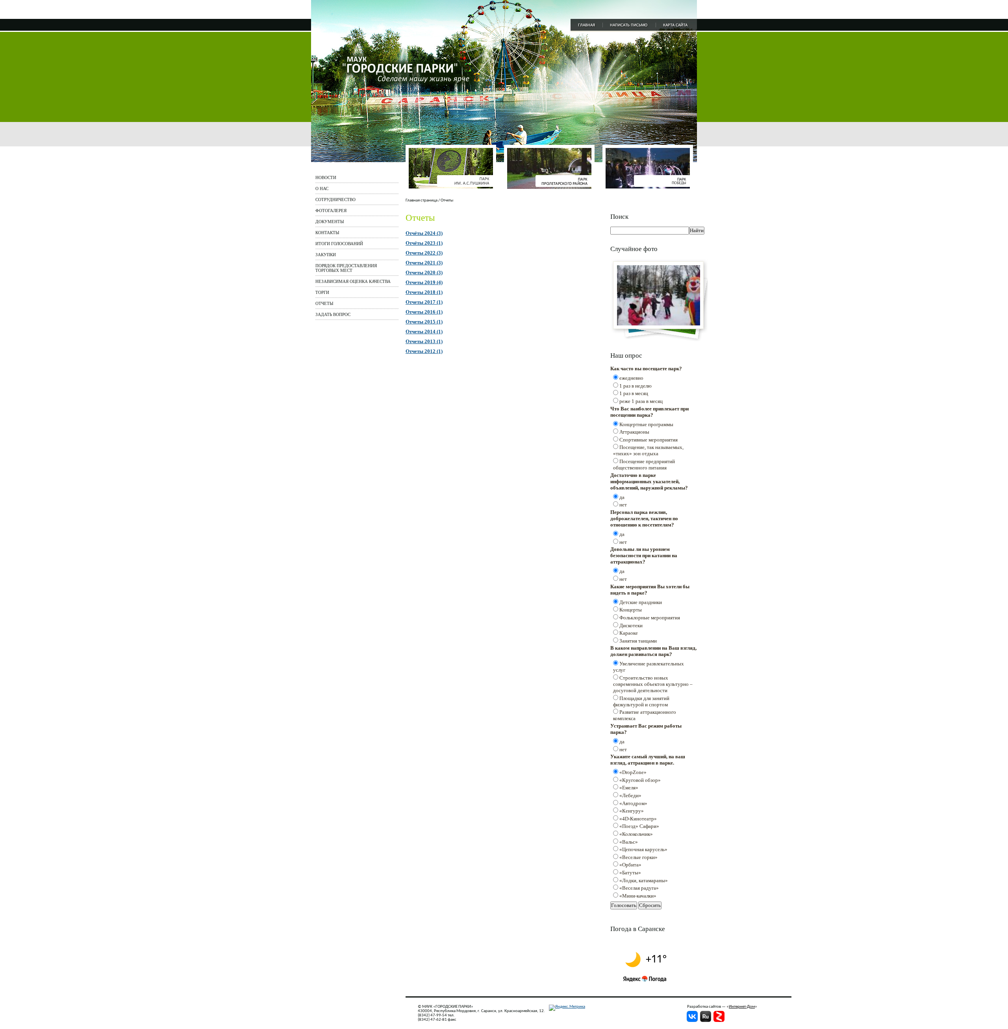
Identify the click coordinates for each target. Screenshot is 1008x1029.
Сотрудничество (335, 199)
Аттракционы (634, 432)
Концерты (630, 610)
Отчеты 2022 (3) (424, 253)
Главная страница (421, 200)
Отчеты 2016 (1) (424, 312)
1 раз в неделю (635, 386)
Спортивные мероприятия (648, 440)
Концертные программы (646, 424)
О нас (321, 188)
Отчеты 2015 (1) (424, 322)
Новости (325, 177)
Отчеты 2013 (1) (424, 341)
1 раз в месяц (633, 393)
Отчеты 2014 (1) (424, 331)
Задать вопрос (332, 314)
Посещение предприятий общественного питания (644, 464)
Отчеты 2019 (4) (424, 282)
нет (623, 505)
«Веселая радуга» (639, 888)
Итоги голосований (339, 243)
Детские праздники (640, 602)
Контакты (327, 232)
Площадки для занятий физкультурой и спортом (641, 701)
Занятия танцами (638, 641)
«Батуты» (630, 873)
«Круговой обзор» (640, 780)
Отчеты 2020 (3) (424, 272)
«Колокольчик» (636, 834)
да (621, 497)
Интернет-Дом (742, 1007)
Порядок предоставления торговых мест (346, 268)
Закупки (325, 254)
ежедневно (631, 378)
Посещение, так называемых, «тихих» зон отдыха (648, 450)
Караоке (628, 633)
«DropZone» (633, 772)
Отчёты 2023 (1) (424, 243)
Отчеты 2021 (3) (424, 263)
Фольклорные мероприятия (649, 618)
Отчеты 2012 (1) (424, 351)
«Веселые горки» (638, 857)
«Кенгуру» (631, 811)
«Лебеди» (630, 795)
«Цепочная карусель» (643, 849)
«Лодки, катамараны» (643, 880)
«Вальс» (628, 842)
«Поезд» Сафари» (639, 826)
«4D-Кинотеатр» (638, 819)
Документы (329, 221)
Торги (322, 292)
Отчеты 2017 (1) (424, 302)
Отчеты (324, 303)
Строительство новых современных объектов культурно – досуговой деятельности (653, 684)
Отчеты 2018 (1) (424, 292)
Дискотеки (631, 625)
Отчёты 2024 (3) (424, 233)
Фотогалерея (330, 210)
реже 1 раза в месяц (641, 401)
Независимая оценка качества (353, 281)
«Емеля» (628, 788)
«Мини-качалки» (637, 896)
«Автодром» (633, 803)
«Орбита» (630, 865)
